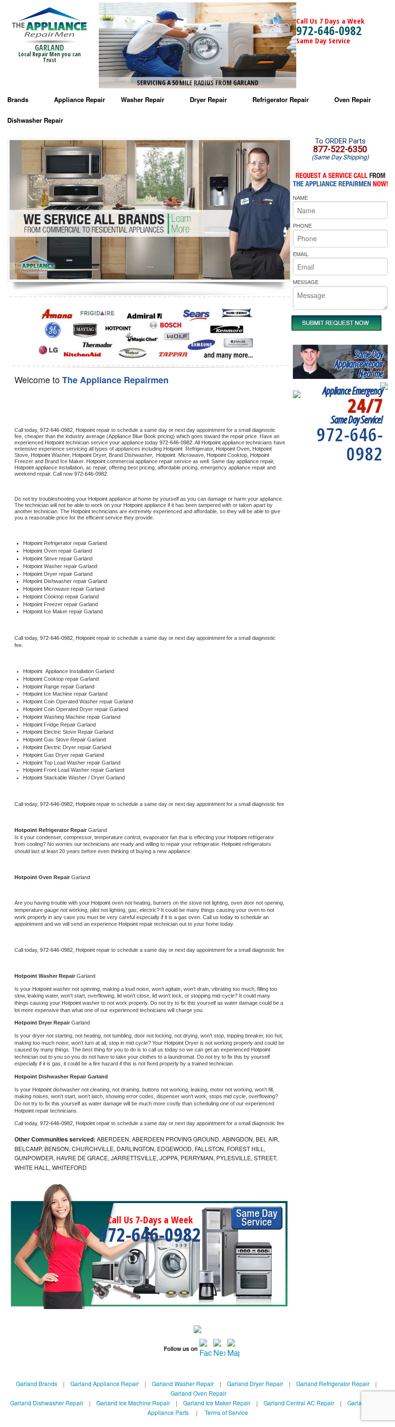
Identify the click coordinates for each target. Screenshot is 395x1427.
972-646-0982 (329, 30)
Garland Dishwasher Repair (46, 1403)
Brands (17, 99)
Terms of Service (226, 1412)
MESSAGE (305, 281)
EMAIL (300, 254)
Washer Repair (142, 99)
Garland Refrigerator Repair (332, 1383)
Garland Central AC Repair (298, 1403)
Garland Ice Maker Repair (216, 1403)
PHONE (302, 225)
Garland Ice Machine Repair (133, 1403)
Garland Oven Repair (198, 1393)
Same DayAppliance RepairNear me (359, 364)
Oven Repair (352, 99)
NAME (300, 197)
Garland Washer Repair (183, 1383)
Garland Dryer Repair (255, 1383)
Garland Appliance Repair (104, 1383)
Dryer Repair (208, 99)
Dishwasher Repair (35, 120)
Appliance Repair (79, 99)
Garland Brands (36, 1383)
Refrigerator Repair (280, 99)
